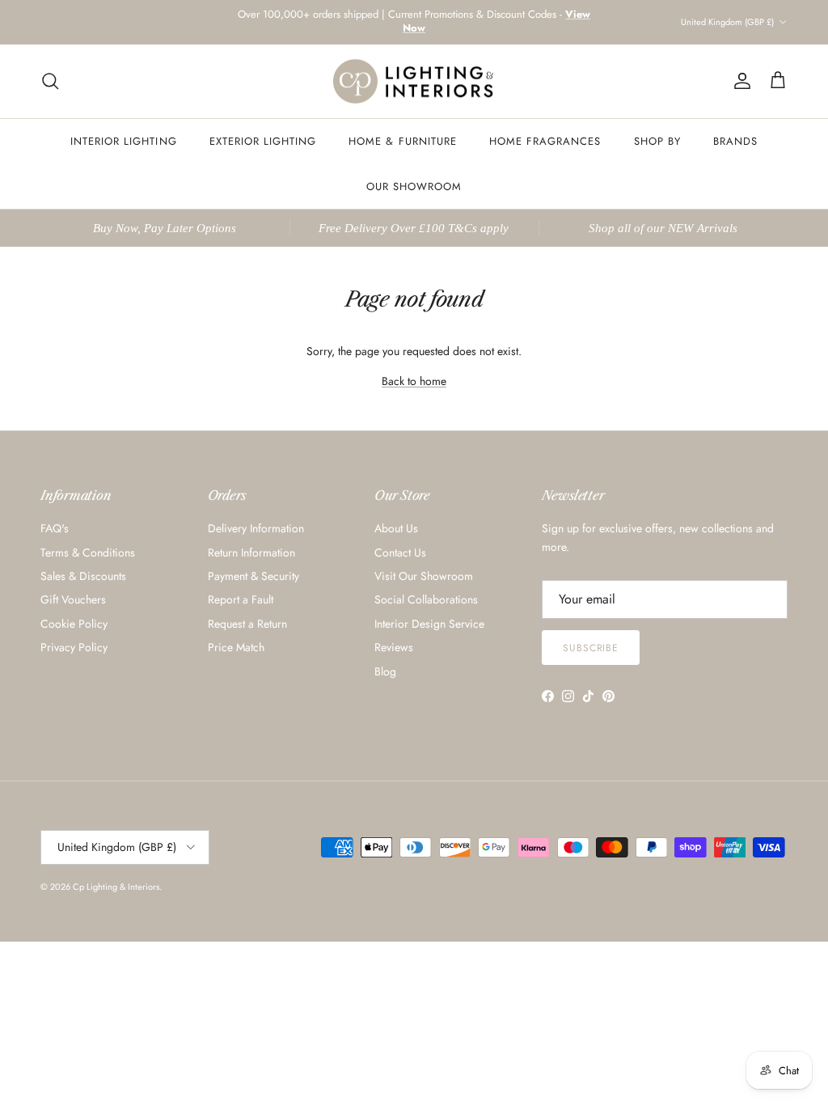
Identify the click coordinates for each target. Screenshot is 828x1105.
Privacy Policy (74, 647)
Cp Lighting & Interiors (116, 886)
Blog (385, 671)
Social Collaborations (426, 599)
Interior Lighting (123, 141)
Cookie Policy (74, 624)
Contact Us (400, 552)
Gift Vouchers (73, 599)
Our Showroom (414, 186)
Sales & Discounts (83, 576)
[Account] (739, 81)
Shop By (657, 141)
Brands (735, 141)
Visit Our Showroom (423, 576)
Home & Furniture (403, 141)
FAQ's (54, 528)
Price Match (236, 647)
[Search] (50, 81)
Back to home (414, 381)
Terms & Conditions (87, 552)
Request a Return (247, 624)
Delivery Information (256, 528)
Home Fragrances (545, 141)
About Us (396, 528)
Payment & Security (253, 576)
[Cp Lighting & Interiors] (414, 82)
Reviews (393, 647)
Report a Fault (240, 599)
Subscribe (591, 648)
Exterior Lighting (263, 141)
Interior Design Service (429, 624)
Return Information (251, 552)
